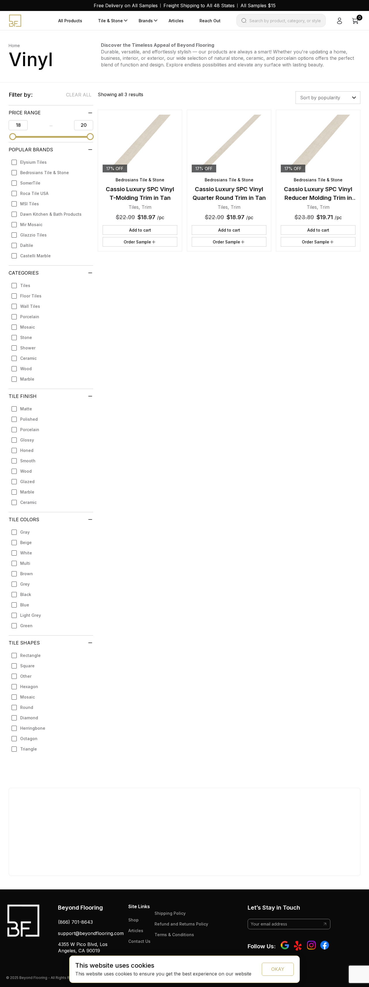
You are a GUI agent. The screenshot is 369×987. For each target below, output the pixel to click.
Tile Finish (23, 396)
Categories (24, 273)
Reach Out (210, 20)
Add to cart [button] (140, 230)
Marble (27, 379)
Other (25, 676)
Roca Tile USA (34, 193)
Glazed (27, 481)
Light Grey (30, 615)
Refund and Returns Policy (181, 923)
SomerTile (30, 182)
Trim (146, 207)
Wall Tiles (30, 306)
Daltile (26, 245)
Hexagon (29, 686)
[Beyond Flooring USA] (15, 20)
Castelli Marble (35, 255)
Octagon (28, 738)
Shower (27, 347)
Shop (133, 919)
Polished (29, 419)
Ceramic (28, 358)
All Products (70, 20)
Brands (146, 20)
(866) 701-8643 (75, 922)
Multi (25, 563)
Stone (26, 337)
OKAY (277, 969)
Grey (25, 584)
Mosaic (27, 327)
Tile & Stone (110, 20)
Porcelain (29, 316)
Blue (24, 604)
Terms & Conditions (174, 934)
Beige (26, 542)
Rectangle (30, 655)
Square (27, 665)
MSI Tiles (29, 203)
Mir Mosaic (31, 224)
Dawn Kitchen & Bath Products (51, 214)
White (26, 552)
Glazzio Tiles (33, 234)
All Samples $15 (258, 5)
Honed (26, 450)
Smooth (27, 460)
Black (25, 594)
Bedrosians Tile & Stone (44, 172)
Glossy (27, 439)
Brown (26, 573)
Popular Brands (31, 149)
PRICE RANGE (25, 113)
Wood (26, 368)
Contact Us (139, 941)
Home (14, 45)
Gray (25, 532)
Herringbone (32, 728)
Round (26, 707)
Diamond (29, 717)
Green (26, 625)
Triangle (28, 748)
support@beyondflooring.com (91, 933)
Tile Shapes (24, 643)
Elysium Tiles (33, 162)
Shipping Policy (170, 913)
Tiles (25, 285)
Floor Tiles (31, 295)
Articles (176, 20)
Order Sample (137, 241)
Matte (26, 408)
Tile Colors (24, 519)
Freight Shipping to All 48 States (199, 5)
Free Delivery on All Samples (126, 5)
